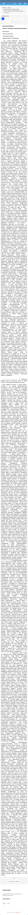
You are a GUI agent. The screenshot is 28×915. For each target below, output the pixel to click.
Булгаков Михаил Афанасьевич (11, 9)
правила (4, 895)
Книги (9, 7)
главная (4, 894)
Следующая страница (14, 881)
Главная (4, 7)
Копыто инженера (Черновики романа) (13, 11)
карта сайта (18, 894)
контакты (13, 894)
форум (8, 894)
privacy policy (10, 895)
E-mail (8, 903)
